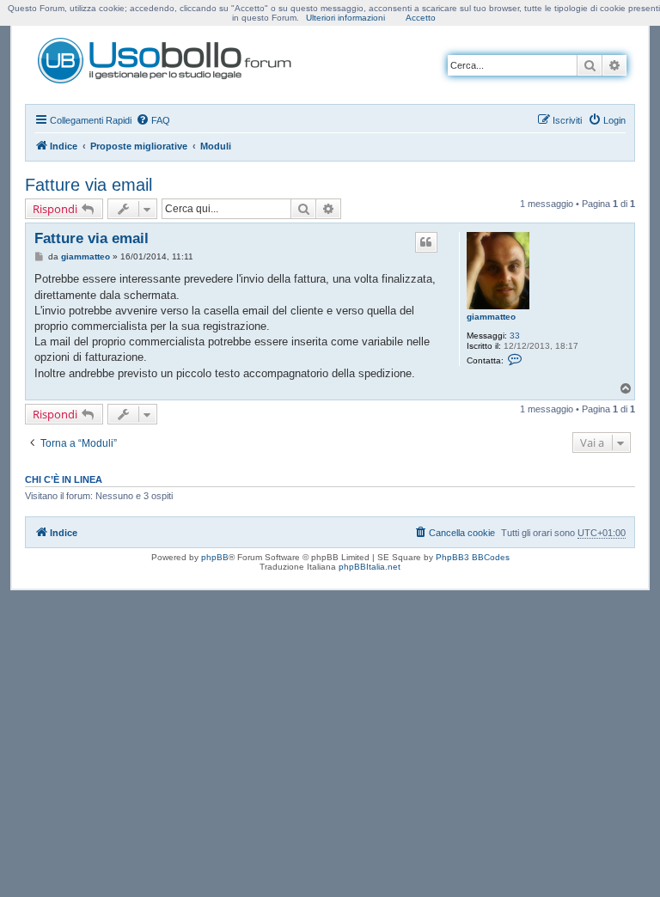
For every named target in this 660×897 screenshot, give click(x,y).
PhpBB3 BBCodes (473, 557)
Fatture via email (88, 184)
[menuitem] (153, 120)
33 (515, 335)
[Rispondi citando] (426, 242)
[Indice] (165, 57)
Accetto (421, 17)
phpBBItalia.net (369, 566)
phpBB (215, 557)
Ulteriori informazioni (345, 17)
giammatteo (491, 316)
